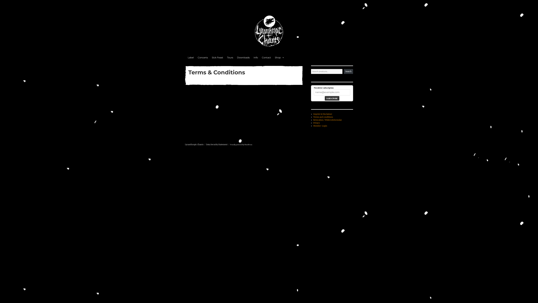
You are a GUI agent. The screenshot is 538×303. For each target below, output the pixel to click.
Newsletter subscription (324, 88)
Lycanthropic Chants (194, 144)
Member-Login (320, 126)
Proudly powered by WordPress (241, 145)
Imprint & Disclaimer (322, 114)
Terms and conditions (323, 117)
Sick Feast (217, 57)
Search (348, 71)
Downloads (243, 57)
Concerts (203, 57)
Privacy (316, 123)
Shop (278, 57)
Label (191, 57)
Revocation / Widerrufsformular (327, 120)
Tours (230, 57)
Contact (266, 57)
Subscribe (332, 98)
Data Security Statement (217, 144)
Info (256, 57)
